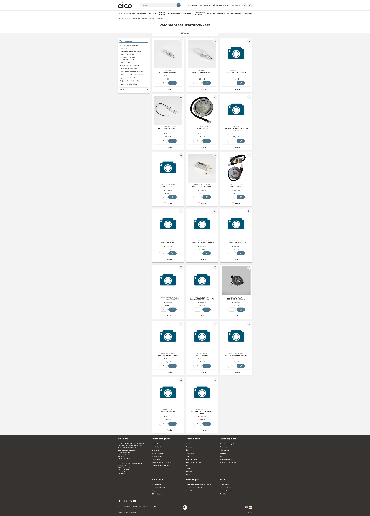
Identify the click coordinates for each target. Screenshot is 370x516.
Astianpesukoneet (174, 13)
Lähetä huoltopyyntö (221, 5)
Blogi (154, 491)
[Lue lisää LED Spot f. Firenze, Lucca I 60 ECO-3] (236, 122)
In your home (156, 485)
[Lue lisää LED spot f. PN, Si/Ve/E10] (236, 235)
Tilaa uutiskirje (157, 494)
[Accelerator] (126, 5)
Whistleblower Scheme (140, 506)
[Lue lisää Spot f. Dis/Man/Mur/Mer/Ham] (236, 348)
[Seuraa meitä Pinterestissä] (131, 501)
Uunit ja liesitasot (162, 13)
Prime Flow (190, 491)
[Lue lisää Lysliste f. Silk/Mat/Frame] (168, 348)
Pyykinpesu (187, 13)
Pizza (209, 13)
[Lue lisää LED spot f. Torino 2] (202, 122)
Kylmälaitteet (141, 13)
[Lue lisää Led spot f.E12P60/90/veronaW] (202, 292)
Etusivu (120, 18)
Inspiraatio (236, 5)
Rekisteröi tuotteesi (226, 459)
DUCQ (188, 468)
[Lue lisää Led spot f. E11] (168, 179)
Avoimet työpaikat (226, 491)
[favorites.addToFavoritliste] (181, 41)
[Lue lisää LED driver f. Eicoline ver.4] (236, 65)
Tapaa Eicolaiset (225, 488)
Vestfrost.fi (189, 465)
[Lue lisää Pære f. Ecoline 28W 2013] (202, 65)
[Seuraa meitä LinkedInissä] (127, 501)
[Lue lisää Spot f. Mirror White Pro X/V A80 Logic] (202, 405)
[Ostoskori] (250, 5)
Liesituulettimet (129, 13)
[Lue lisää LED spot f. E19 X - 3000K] (202, 179)
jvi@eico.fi (121, 456)
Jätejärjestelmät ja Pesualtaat (199, 13)
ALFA (188, 475)
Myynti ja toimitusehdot (228, 462)
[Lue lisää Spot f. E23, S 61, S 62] (168, 405)
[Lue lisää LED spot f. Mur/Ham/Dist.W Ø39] (202, 235)
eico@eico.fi (121, 472)
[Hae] (179, 5)
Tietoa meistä (192, 5)
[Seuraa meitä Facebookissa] (119, 501)
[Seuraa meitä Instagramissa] (123, 501)
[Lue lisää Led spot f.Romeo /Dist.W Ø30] (168, 292)
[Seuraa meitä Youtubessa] (134, 501)
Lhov (187, 456)
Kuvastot (207, 5)
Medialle (223, 494)
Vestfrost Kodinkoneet (193, 462)
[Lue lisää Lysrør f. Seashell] (202, 348)
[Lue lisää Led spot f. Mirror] (168, 235)
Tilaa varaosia (224, 447)
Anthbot (189, 472)
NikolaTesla (190, 453)
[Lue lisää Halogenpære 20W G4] (168, 65)
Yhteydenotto (225, 450)
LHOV (120, 13)
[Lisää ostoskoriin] (172, 83)
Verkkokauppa (236, 13)
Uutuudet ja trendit (158, 488)
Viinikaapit (152, 13)
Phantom (189, 447)
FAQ (200, 5)
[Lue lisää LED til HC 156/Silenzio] (236, 292)
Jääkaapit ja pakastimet (194, 488)
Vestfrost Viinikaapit (193, 459)
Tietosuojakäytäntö (124, 506)
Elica (187, 450)
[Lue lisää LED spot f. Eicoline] (236, 179)
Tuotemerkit (248, 13)
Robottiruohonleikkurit (221, 13)
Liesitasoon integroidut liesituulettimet (199, 485)
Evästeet (153, 506)
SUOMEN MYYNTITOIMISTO (126, 450)
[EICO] (185, 507)
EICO (188, 444)
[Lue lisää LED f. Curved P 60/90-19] (168, 122)
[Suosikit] (245, 5)
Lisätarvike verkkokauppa (160, 465)
